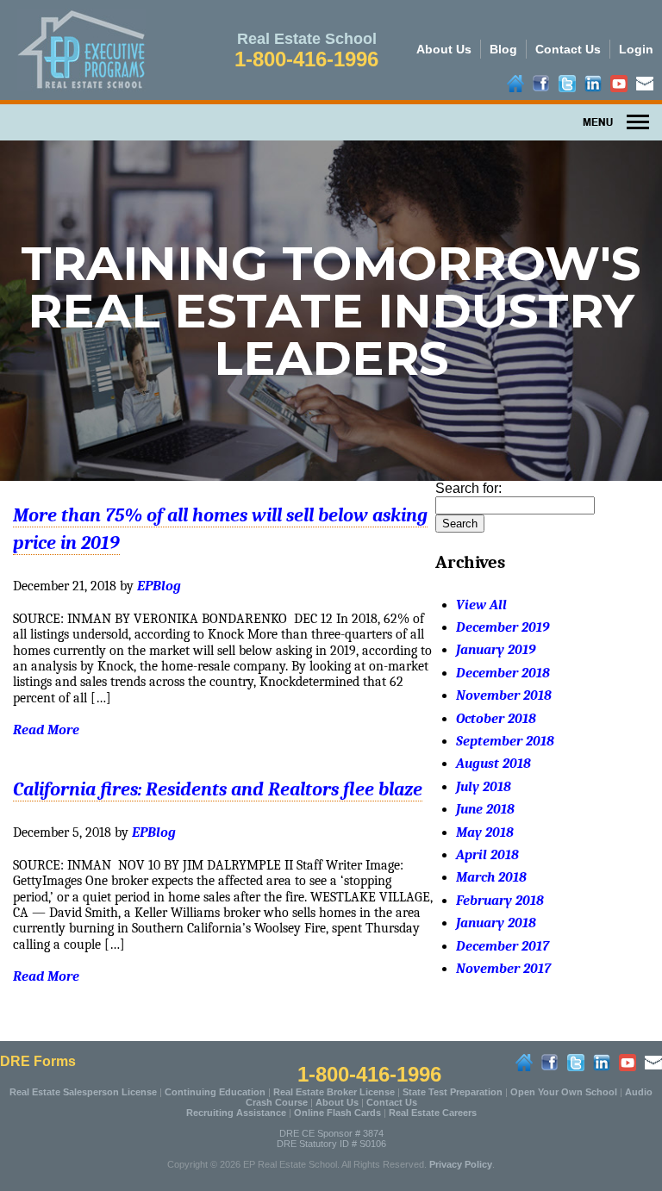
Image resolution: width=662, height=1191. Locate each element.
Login (636, 49)
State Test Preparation (453, 1092)
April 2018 (487, 855)
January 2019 (495, 650)
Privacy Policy (460, 1164)
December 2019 (502, 627)
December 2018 (503, 673)
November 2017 (503, 968)
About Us (444, 49)
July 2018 (483, 787)
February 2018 (500, 900)
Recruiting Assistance (236, 1112)
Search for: (468, 488)
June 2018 (485, 809)
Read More (46, 730)
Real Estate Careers (433, 1112)
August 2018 (493, 763)
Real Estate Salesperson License (83, 1092)
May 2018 (485, 832)
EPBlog (159, 586)
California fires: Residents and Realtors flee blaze (217, 789)
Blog (503, 49)
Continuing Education (215, 1092)
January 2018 (496, 923)
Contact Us (568, 49)
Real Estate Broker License (334, 1092)
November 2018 (504, 695)
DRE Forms (38, 1061)
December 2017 (502, 946)
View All (481, 605)
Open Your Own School (563, 1092)
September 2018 (505, 741)
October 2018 (496, 718)
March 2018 (491, 877)
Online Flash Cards (337, 1112)
